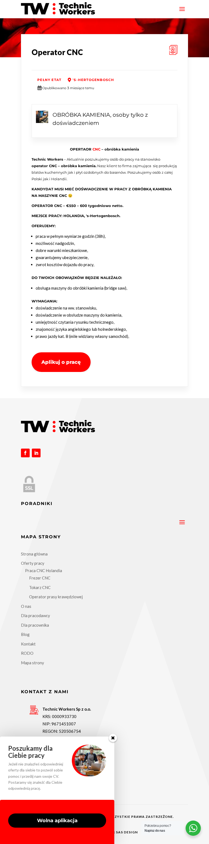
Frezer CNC (39, 577)
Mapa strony (32, 662)
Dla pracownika (35, 625)
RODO (27, 653)
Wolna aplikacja (57, 821)
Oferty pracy (32, 563)
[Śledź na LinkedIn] (36, 453)
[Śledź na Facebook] (25, 453)
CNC (96, 149)
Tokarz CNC (40, 587)
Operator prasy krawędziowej (56, 596)
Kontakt (28, 643)
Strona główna (34, 553)
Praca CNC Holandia (43, 570)
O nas (26, 606)
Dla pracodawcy (35, 615)
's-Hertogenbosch (93, 80)
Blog (25, 634)
